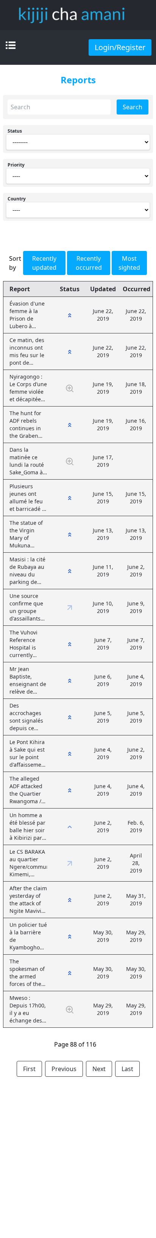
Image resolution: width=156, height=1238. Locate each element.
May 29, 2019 (136, 936)
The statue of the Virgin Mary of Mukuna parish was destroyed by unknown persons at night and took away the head (28, 534)
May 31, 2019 (136, 899)
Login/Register (120, 47)
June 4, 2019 (136, 680)
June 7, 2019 (103, 643)
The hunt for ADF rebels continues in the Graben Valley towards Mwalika (27, 425)
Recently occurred (89, 263)
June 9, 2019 (136, 607)
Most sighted (129, 263)
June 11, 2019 (103, 570)
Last (127, 1069)
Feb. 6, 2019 (136, 826)
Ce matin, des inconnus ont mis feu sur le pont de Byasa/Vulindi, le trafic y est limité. (27, 351)
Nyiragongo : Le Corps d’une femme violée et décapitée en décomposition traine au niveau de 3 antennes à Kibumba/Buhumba (28, 388)
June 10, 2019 (103, 607)
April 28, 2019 (136, 863)
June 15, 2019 (103, 497)
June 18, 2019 (136, 388)
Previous (63, 1069)
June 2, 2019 (136, 570)
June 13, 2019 (103, 534)
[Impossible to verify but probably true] (69, 607)
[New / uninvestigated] (69, 388)
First (29, 1069)
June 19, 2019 (103, 388)
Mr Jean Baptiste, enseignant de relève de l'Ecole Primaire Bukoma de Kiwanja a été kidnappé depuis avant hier (27, 680)
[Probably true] (69, 826)
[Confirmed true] (69, 315)
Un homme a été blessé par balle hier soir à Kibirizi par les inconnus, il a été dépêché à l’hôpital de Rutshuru (27, 827)
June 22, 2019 (103, 314)
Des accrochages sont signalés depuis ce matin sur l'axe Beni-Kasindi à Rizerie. (28, 717)
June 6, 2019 (103, 680)
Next (99, 1069)
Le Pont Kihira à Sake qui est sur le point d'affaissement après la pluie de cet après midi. (28, 753)
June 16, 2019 (136, 424)
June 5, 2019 (103, 716)
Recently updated (44, 263)
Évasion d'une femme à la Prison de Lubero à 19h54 (27, 315)
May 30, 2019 (103, 936)
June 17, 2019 (103, 461)
